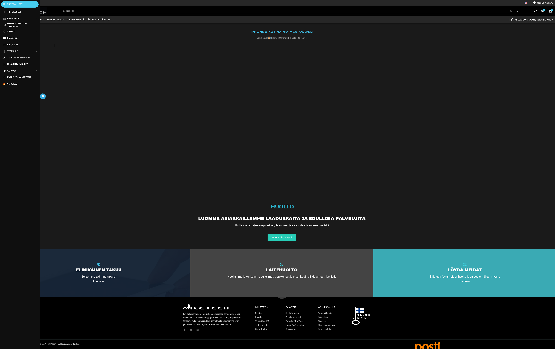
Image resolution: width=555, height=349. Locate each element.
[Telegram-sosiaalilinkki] (43, 96)
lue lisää (324, 225)
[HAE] (511, 11)
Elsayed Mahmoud (280, 38)
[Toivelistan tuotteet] (535, 11)
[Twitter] (191, 330)
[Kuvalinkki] (427, 347)
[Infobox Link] (98, 273)
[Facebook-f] (184, 330)
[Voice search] (517, 11)
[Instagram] (197, 330)
